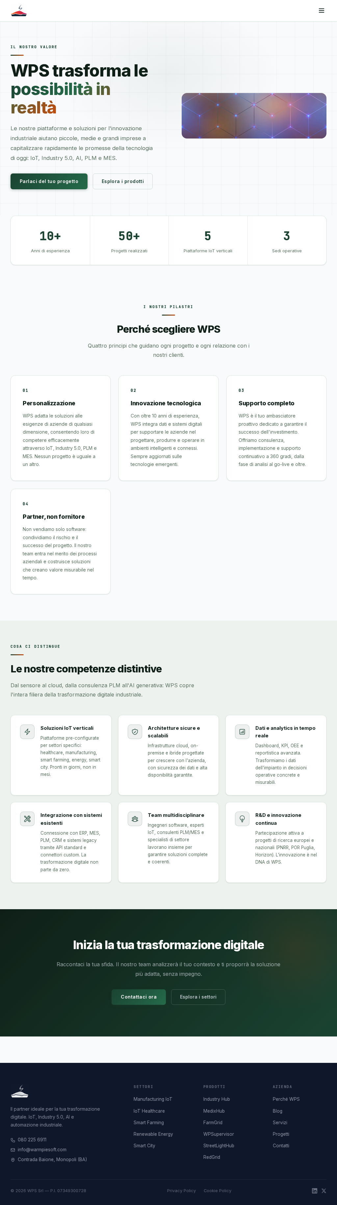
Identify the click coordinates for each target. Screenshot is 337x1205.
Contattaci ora (139, 997)
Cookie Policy (217, 1190)
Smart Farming (149, 1122)
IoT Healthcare (149, 1111)
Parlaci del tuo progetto (49, 181)
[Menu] (321, 10)
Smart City (144, 1145)
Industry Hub (216, 1099)
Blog (277, 1111)
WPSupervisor (218, 1134)
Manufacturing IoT (153, 1099)
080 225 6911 (32, 1139)
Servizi (280, 1122)
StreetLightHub (218, 1145)
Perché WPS (286, 1099)
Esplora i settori (198, 997)
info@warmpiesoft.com (42, 1149)
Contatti (281, 1145)
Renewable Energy (153, 1134)
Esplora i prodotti (123, 181)
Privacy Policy (181, 1190)
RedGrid (211, 1157)
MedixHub (214, 1111)
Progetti (281, 1134)
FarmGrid (212, 1122)
